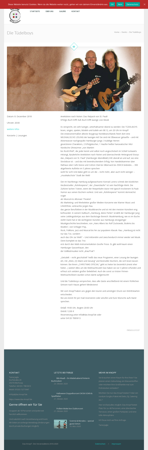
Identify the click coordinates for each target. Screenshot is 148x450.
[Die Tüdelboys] (74, 79)
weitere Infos (13, 129)
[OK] (144, 4)
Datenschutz (132, 4)
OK (112, 4)
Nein (120, 4)
